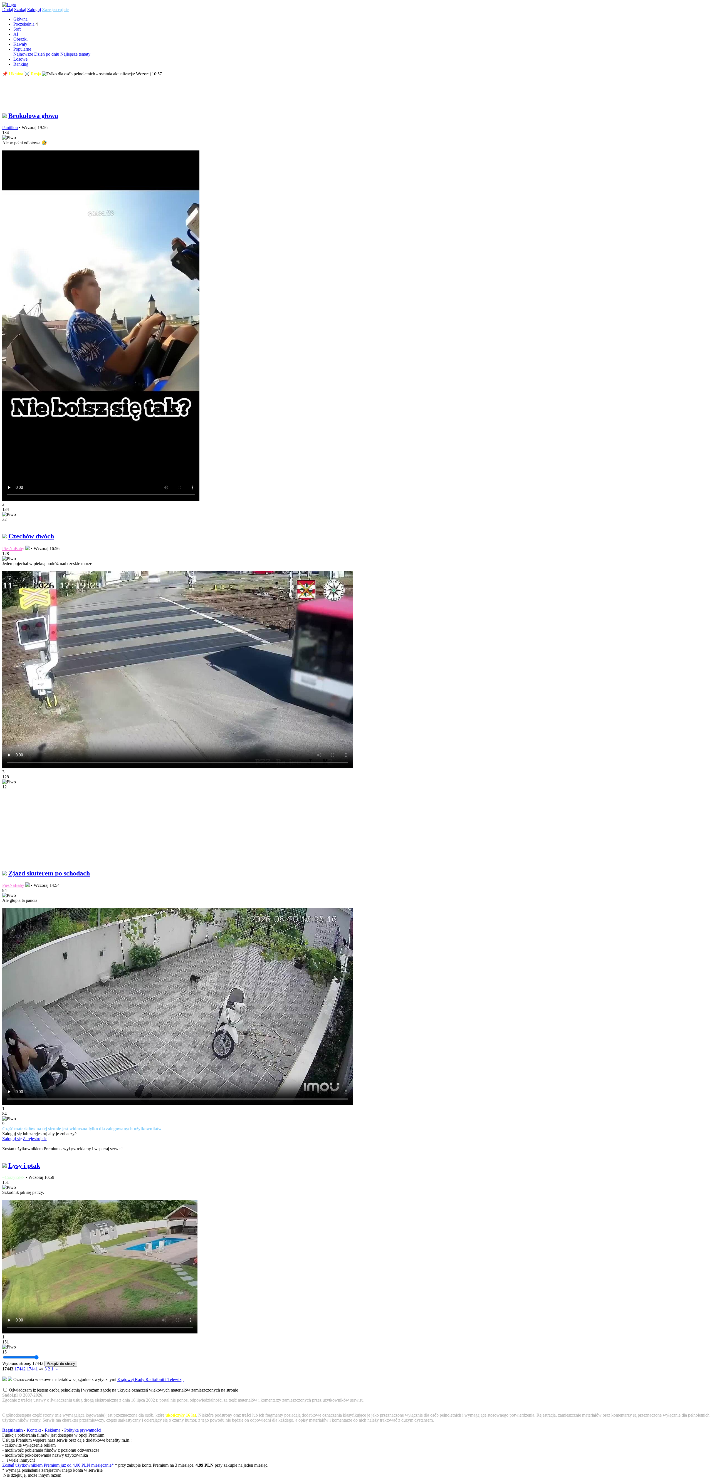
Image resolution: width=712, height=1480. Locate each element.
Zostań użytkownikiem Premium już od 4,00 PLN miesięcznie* (58, 1465)
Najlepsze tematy (75, 54)
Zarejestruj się (55, 9)
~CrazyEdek (13, 1177)
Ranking (20, 64)
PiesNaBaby (13, 548)
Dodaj (7, 9)
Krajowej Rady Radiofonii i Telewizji (150, 1379)
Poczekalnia (23, 24)
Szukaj (20, 9)
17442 (20, 1369)
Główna (20, 19)
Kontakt (34, 1430)
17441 (32, 1369)
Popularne (22, 49)
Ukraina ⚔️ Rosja (25, 73)
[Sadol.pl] (9, 4)
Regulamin (12, 1430)
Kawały (20, 44)
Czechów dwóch (31, 536)
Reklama (52, 1430)
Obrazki (20, 39)
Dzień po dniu (46, 54)
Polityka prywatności (82, 1430)
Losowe (20, 59)
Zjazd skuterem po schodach (49, 873)
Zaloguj (34, 9)
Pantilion (10, 127)
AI (15, 34)
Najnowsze (23, 54)
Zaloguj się (12, 1138)
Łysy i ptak (24, 1165)
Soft (17, 29)
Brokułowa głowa (33, 115)
